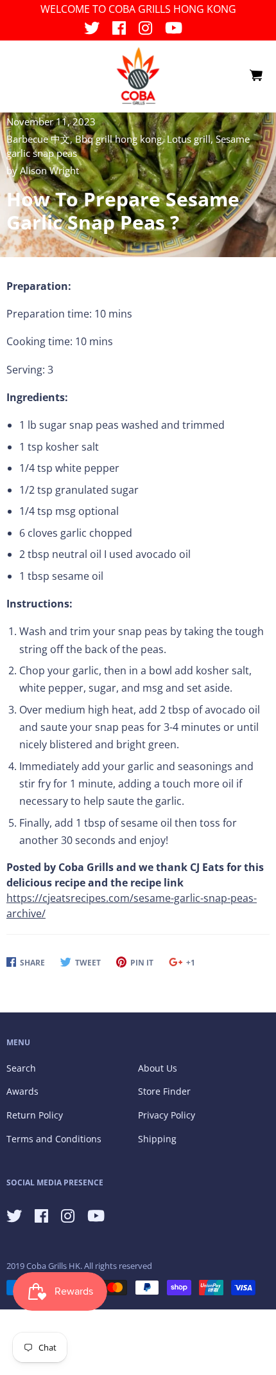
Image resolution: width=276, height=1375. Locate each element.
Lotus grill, (191, 138)
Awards (22, 1091)
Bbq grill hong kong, (121, 138)
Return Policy (34, 1115)
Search (21, 1068)
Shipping (157, 1139)
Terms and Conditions (53, 1139)
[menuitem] (255, 76)
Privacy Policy (166, 1115)
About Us (157, 1068)
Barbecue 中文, (40, 138)
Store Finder (164, 1091)
